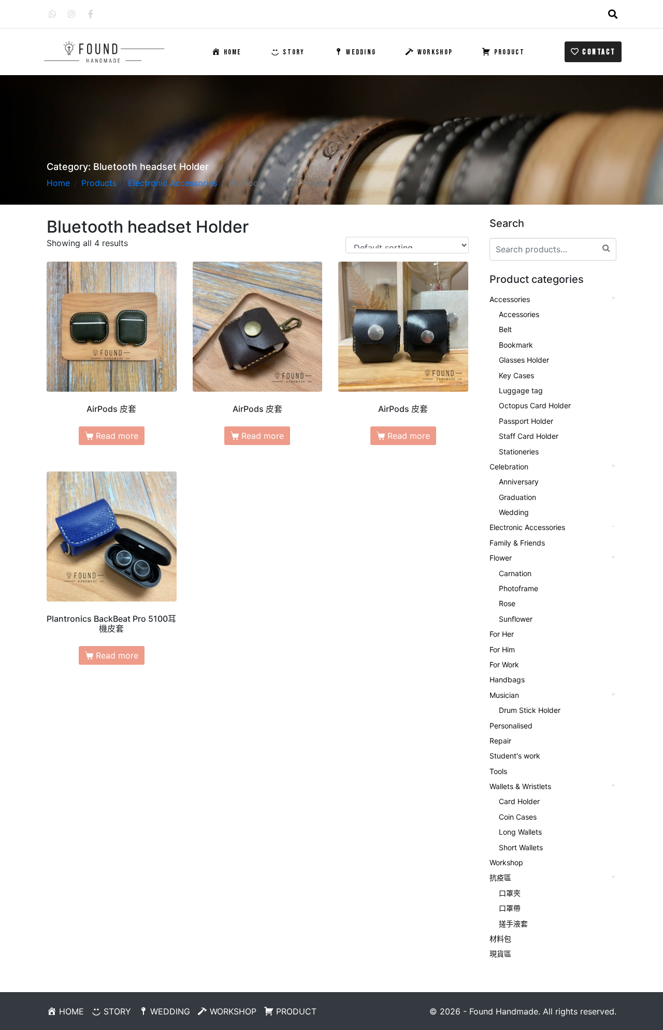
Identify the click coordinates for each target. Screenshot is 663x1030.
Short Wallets (521, 847)
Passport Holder (526, 421)
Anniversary (519, 481)
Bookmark (516, 344)
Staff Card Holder (528, 436)
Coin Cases (518, 816)
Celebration (508, 466)
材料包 (500, 938)
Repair (500, 740)
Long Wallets (520, 831)
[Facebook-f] (90, 14)
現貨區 (500, 953)
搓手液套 (513, 923)
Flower (500, 557)
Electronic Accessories (527, 527)
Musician (504, 695)
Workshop (506, 862)
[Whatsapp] (52, 14)
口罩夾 (510, 893)
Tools (498, 771)
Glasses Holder (524, 359)
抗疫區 (500, 877)
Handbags (507, 679)
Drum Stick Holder (529, 710)
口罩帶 (510, 908)
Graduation (517, 497)
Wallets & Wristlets (520, 786)
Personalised (510, 725)
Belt (505, 329)
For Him (502, 649)
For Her (501, 634)
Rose (507, 603)
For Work (504, 664)
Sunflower (515, 618)
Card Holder (519, 801)
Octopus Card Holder (535, 405)
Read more (117, 436)
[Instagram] (71, 14)
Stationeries (519, 451)
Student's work (514, 755)
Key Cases (516, 375)
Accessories (509, 299)
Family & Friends (517, 542)
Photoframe (518, 588)
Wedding (514, 512)
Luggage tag (521, 390)
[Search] (606, 248)
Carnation (515, 573)
